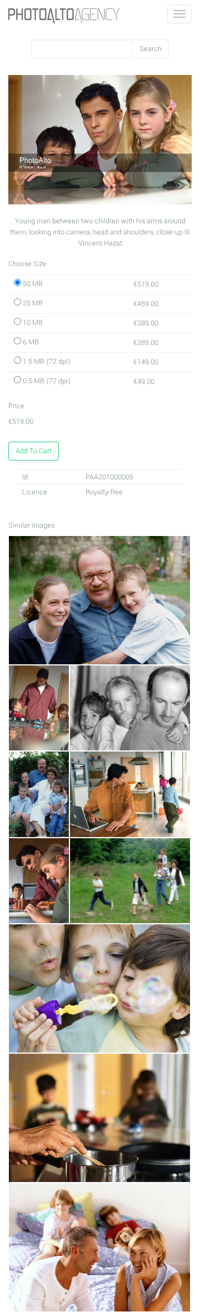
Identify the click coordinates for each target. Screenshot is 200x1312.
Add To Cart (34, 451)
